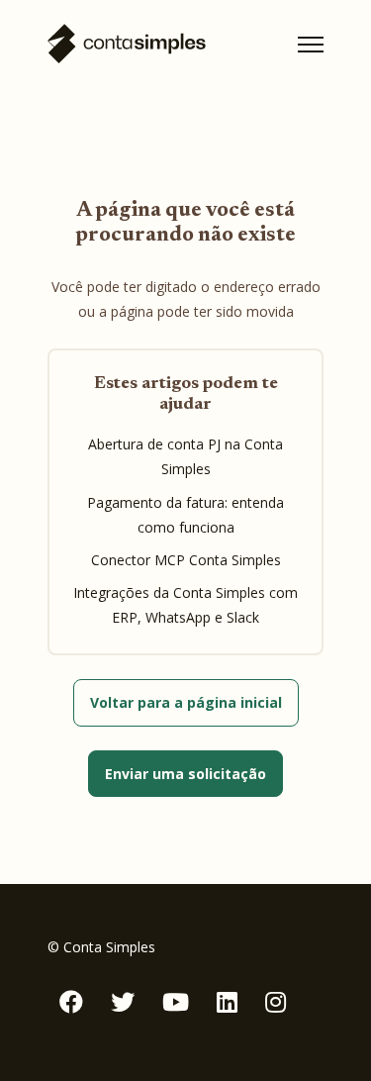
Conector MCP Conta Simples (186, 559)
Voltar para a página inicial (186, 702)
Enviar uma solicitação (185, 773)
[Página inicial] (126, 44)
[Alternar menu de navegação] (310, 44)
